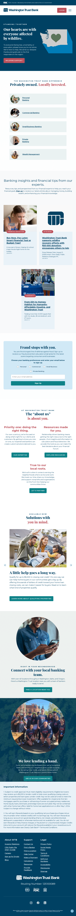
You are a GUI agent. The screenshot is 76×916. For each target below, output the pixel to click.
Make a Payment (31, 858)
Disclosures (45, 868)
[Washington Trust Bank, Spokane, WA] (21, 10)
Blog (7, 860)
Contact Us (28, 844)
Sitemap (43, 871)
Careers (8, 853)
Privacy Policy (46, 844)
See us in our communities (38, 778)
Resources (28, 864)
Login (62, 10)
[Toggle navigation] (69, 10)
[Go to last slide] (5, 565)
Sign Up (38, 383)
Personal (23, 366)
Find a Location (30, 851)
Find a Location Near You (38, 690)
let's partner (38, 491)
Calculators (28, 861)
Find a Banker (29, 847)
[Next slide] (70, 565)
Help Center (28, 854)
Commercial (36, 366)
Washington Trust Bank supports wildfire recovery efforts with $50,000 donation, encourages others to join (55, 243)
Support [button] (28, 840)
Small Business (51, 366)
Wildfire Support (14, 60)
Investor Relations (12, 844)
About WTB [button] (11, 840)
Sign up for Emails (12, 857)
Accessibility (45, 865)
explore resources (56, 455)
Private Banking (38, 371)
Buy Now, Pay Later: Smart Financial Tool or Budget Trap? (19, 240)
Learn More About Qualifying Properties (31, 599)
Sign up (19, 191)
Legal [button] (43, 840)
